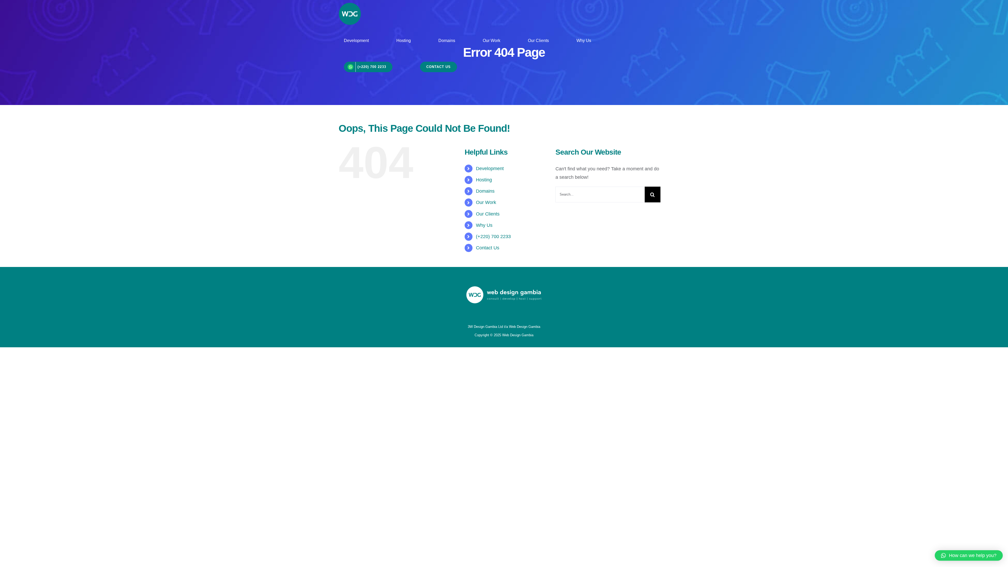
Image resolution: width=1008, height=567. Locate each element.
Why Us (484, 225)
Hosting (484, 179)
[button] (969, 555)
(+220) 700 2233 (493, 236)
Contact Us (487, 247)
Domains (485, 191)
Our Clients (488, 214)
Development (490, 168)
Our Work (486, 202)
